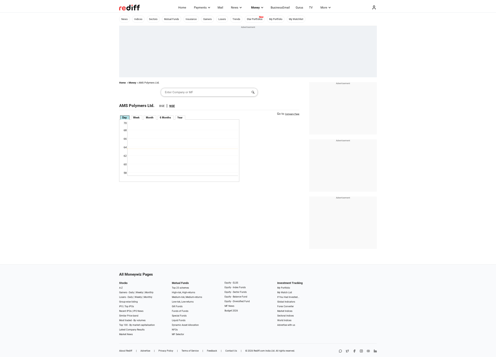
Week (136, 117)
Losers (222, 19)
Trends (236, 19)
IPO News (138, 311)
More (323, 7)
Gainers (207, 19)
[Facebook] (354, 351)
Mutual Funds (171, 19)
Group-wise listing (128, 301)
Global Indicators (286, 301)
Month (149, 117)
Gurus (299, 7)
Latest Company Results (132, 329)
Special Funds (179, 315)
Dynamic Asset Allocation (185, 325)
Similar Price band (128, 315)
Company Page (292, 114)
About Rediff (125, 350)
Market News (126, 334)
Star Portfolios (255, 19)
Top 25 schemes (180, 287)
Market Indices (284, 311)
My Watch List (284, 292)
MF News (229, 306)
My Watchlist (296, 19)
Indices (138, 19)
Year (180, 117)
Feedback (212, 350)
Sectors (153, 19)
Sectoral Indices (285, 315)
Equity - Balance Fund (236, 296)
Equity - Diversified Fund (237, 301)
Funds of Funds (180, 311)
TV (311, 7)
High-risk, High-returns (183, 292)
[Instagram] (361, 351)
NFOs (175, 329)
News (234, 7)
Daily (131, 292)
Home (182, 7)
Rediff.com (259, 350)
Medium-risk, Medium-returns (187, 297)
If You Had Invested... (288, 297)
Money (255, 7)
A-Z (121, 287)
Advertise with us (286, 325)
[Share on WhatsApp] (340, 351)
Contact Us (231, 350)
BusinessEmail (280, 7)
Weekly (139, 292)
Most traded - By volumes (132, 320)
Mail (220, 7)
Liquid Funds (178, 320)
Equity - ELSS (231, 282)
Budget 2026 (231, 310)
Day (124, 117)
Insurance (191, 19)
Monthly (149, 292)
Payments (200, 7)
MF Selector (178, 334)
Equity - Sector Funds (236, 292)
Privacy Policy (165, 350)
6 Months (165, 117)
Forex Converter (285, 306)
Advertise (145, 350)
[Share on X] (347, 351)
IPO (121, 306)
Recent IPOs (125, 311)
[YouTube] (368, 351)
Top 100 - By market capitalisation (137, 325)
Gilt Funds (177, 306)
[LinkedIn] (375, 351)
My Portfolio (275, 19)
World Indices (284, 320)
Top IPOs (129, 306)
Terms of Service (190, 350)
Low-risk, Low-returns (183, 301)
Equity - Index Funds (235, 287)
